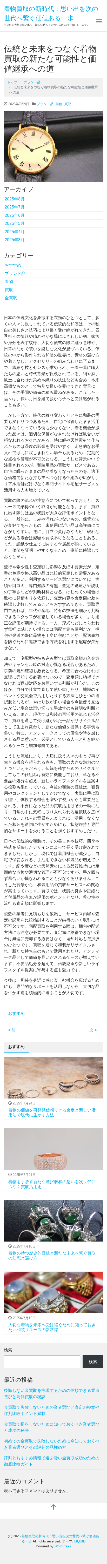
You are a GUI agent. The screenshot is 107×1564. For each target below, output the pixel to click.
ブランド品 (45, 104)
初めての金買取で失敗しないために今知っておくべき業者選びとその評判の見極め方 (51, 1444)
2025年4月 (15, 232)
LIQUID (79, 1541)
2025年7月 (15, 207)
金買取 (11, 298)
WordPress (63, 1546)
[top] (53, 1507)
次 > (93, 1030)
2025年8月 (15, 199)
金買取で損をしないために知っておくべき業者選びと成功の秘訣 (51, 1427)
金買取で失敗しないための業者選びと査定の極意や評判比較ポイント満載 (51, 1410)
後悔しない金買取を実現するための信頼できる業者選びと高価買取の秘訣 (51, 1393)
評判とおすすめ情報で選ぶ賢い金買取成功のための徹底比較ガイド (51, 1461)
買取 (67, 104)
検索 (8, 1350)
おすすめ (13, 265)
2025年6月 (15, 215)
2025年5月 (15, 223)
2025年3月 (15, 240)
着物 (59, 104)
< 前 (12, 1030)
